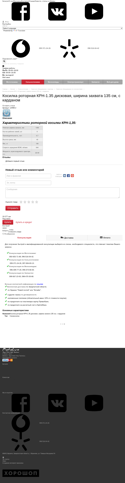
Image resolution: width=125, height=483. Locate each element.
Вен (9, 24)
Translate (21, 31)
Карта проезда (7, 455)
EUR (6, 91)
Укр (6, 24)
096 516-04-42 (93, 48)
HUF (5, 94)
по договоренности (28, 295)
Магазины (17, 1)
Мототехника (12, 82)
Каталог (5, 1)
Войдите (5, 231)
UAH (4, 26)
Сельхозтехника (33, 82)
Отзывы (32, 1)
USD (6, 88)
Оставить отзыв (8, 106)
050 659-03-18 (12, 461)
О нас (11, 1)
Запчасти (95, 82)
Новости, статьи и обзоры (45, 1)
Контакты (25, 1)
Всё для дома (113, 82)
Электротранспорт (75, 82)
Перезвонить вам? (9, 59)
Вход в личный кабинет (10, 379)
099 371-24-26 (45, 48)
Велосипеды (53, 82)
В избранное (9, 234)
